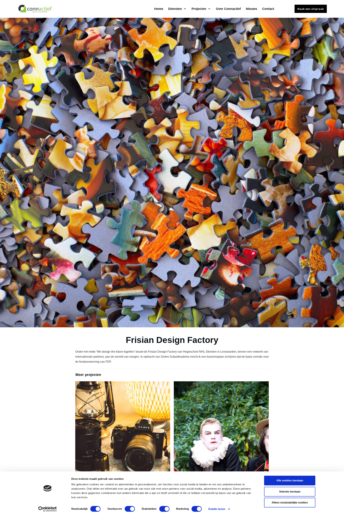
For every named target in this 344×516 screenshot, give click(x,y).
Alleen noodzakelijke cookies (290, 502)
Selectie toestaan (289, 491)
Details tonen (216, 508)
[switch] (130, 509)
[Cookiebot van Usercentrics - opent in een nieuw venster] (47, 509)
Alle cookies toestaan (289, 480)
